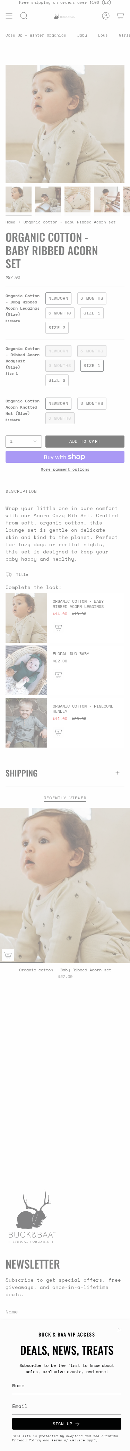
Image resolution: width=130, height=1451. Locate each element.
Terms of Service (68, 1440)
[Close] (119, 1330)
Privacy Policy (26, 1440)
